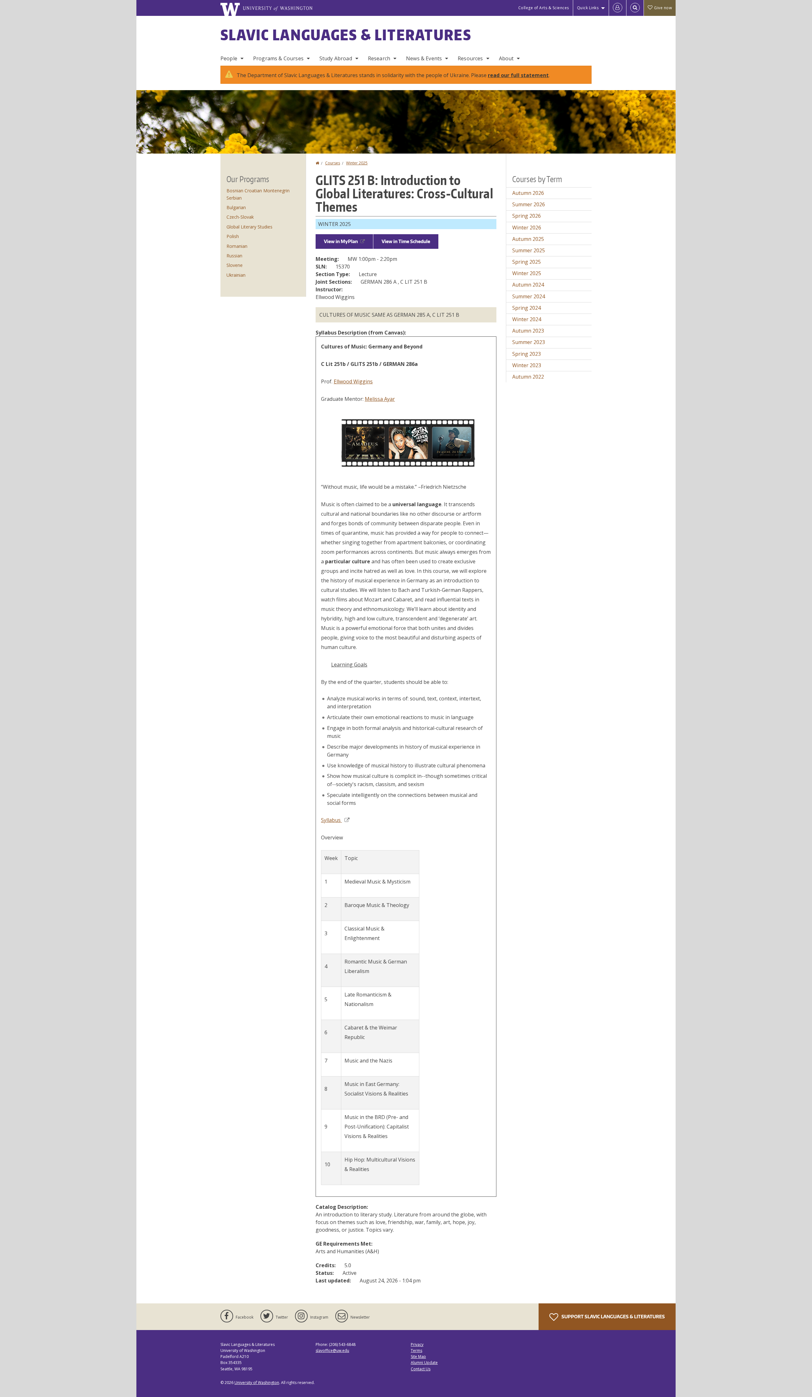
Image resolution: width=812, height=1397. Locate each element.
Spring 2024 (526, 307)
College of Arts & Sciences (543, 7)
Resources (470, 58)
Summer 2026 (528, 204)
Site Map (418, 1356)
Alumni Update (424, 1362)
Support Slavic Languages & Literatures (612, 1316)
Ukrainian (236, 275)
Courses (332, 163)
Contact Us (420, 1369)
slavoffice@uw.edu (332, 1350)
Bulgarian (236, 207)
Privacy (417, 1344)
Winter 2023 (526, 365)
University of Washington (256, 1382)
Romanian (236, 246)
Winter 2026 (526, 227)
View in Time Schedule (406, 241)
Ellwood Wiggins (353, 381)
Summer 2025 (528, 250)
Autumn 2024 (528, 284)
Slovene (234, 265)
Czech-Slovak (240, 217)
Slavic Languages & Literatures (345, 34)
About (506, 58)
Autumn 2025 (528, 238)
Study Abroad (335, 58)
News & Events (424, 58)
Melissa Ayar (380, 398)
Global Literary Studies (249, 227)
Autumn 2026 (528, 192)
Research (379, 58)
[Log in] (617, 8)
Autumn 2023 (528, 330)
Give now (663, 7)
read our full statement (518, 75)
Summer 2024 (528, 296)
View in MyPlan (341, 241)
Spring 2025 (526, 261)
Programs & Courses (278, 58)
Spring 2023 (526, 353)
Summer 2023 (528, 342)
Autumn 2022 (528, 376)
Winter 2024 (526, 319)
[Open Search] (635, 8)
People (228, 58)
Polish (232, 236)
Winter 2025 (357, 163)
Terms (416, 1350)
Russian (234, 256)
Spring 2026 (526, 215)
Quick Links (588, 7)
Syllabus (331, 820)
